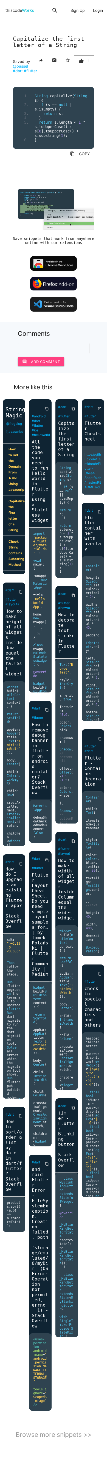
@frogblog (14, 424)
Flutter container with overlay (93, 533)
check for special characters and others (93, 1007)
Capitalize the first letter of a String (17, 515)
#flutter (30, 70)
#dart (18, 70)
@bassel (20, 66)
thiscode (19, 10)
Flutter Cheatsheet (93, 431)
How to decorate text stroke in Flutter (66, 633)
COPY (80, 153)
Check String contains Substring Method (16, 553)
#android (39, 416)
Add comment (41, 361)
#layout (64, 853)
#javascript (14, 431)
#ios (35, 430)
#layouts (12, 604)
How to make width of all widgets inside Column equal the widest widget (66, 889)
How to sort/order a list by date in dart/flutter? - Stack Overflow (13, 1155)
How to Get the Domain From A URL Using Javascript (17, 469)
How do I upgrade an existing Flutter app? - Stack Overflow (13, 897)
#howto (64, 608)
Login (98, 10)
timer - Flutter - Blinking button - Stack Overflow (66, 1139)
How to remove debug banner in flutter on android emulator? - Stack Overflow (40, 758)
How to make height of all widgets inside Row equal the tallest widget (13, 643)
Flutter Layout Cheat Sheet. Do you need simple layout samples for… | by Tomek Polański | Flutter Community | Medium (40, 924)
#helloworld (41, 435)
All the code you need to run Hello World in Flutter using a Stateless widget (40, 481)
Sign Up (78, 10)
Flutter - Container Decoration (93, 771)
